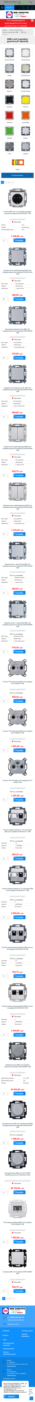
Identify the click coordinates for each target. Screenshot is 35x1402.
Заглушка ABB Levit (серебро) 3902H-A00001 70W (17, 1272)
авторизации (17, 20)
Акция (5, 1339)
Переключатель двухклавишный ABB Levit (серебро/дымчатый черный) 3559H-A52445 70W (17, 507)
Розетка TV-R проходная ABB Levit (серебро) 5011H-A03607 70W (17, 732)
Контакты (5, 1335)
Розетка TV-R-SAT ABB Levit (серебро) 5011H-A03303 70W (17, 781)
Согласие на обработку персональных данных (15, 1391)
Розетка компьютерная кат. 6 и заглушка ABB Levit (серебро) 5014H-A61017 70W (17, 889)
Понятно (11, 1396)
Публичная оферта (8, 1348)
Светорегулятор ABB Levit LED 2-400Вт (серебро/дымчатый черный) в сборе (17, 1174)
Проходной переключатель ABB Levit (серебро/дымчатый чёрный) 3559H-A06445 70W (17, 331)
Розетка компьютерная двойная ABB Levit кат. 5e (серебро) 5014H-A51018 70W (17, 948)
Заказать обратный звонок (16, 1320)
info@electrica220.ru (13, 1324)
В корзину (19, 240)
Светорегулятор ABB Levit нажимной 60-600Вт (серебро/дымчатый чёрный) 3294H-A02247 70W (17, 1125)
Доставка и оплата (27, 1330)
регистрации (9, 23)
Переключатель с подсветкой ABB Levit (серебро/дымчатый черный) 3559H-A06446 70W (17, 624)
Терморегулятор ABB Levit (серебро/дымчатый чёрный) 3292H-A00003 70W (17, 1066)
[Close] (32, 20)
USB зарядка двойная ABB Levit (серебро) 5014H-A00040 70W (18, 1223)
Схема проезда (11, 1366)
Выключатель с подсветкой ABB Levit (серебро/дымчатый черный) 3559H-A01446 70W (17, 566)
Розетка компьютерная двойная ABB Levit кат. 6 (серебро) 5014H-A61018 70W (17, 1007)
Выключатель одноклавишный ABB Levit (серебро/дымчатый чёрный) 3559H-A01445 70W (17, 272)
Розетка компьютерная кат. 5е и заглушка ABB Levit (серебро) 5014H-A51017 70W (17, 831)
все (9, 182)
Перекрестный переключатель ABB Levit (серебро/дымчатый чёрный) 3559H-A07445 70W (17, 389)
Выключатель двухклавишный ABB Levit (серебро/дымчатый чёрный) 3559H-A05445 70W (17, 448)
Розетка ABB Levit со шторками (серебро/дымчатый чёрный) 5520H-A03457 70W (18, 212)
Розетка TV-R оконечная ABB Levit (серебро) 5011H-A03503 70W (17, 682)
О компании (5, 1330)
